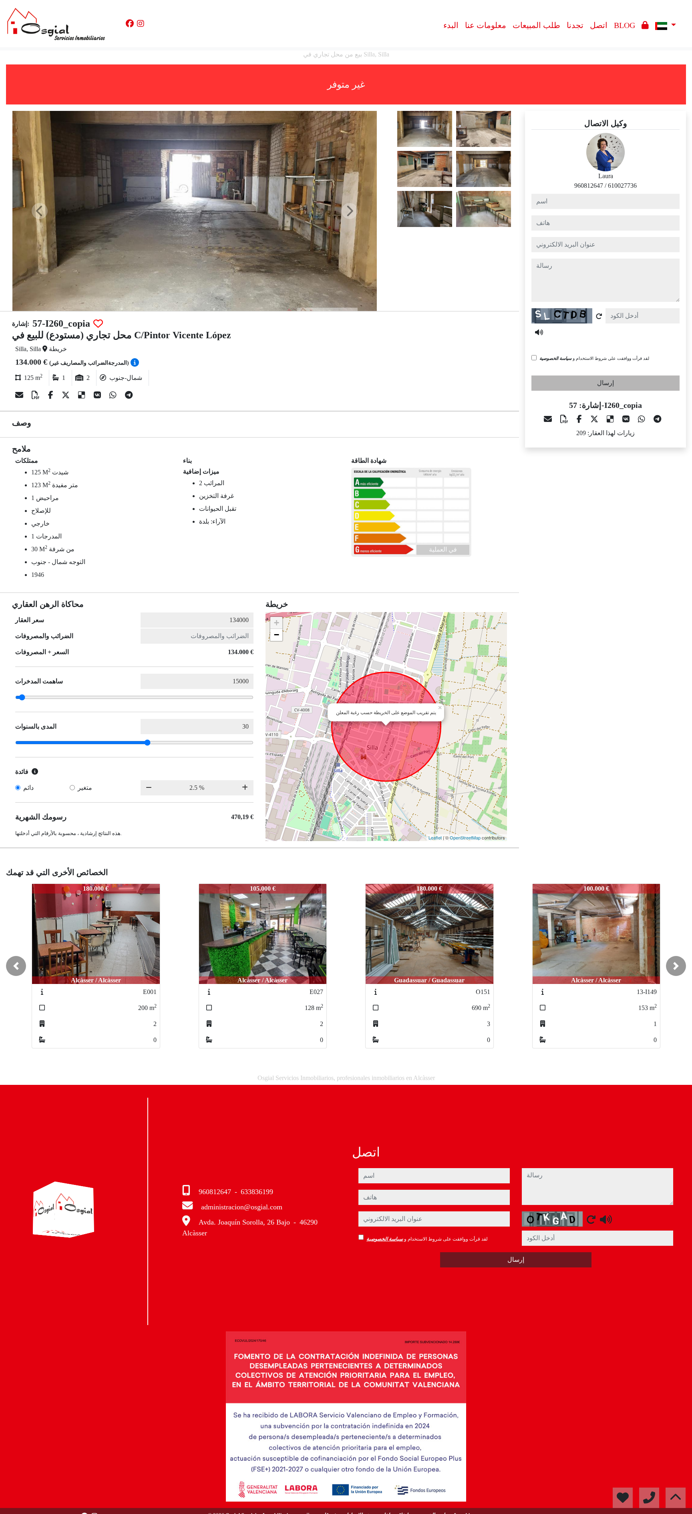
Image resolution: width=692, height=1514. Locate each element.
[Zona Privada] (645, 25)
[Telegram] (129, 395)
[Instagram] (140, 23)
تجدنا (575, 25)
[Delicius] (82, 395)
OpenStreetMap (465, 837)
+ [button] (276, 623)
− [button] (276, 635)
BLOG (624, 25)
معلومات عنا (485, 25)
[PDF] (37, 395)
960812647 (588, 185)
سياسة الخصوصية (555, 358)
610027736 (622, 185)
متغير (85, 787)
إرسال (605, 383)
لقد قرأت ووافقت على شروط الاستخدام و (594, 358)
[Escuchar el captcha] (539, 332)
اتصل (599, 25)
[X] (67, 395)
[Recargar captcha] (599, 316)
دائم (28, 787)
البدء (451, 25)
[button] (16, 966)
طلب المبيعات (536, 25)
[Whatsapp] (114, 395)
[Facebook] (130, 23)
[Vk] (98, 395)
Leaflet (435, 837)
